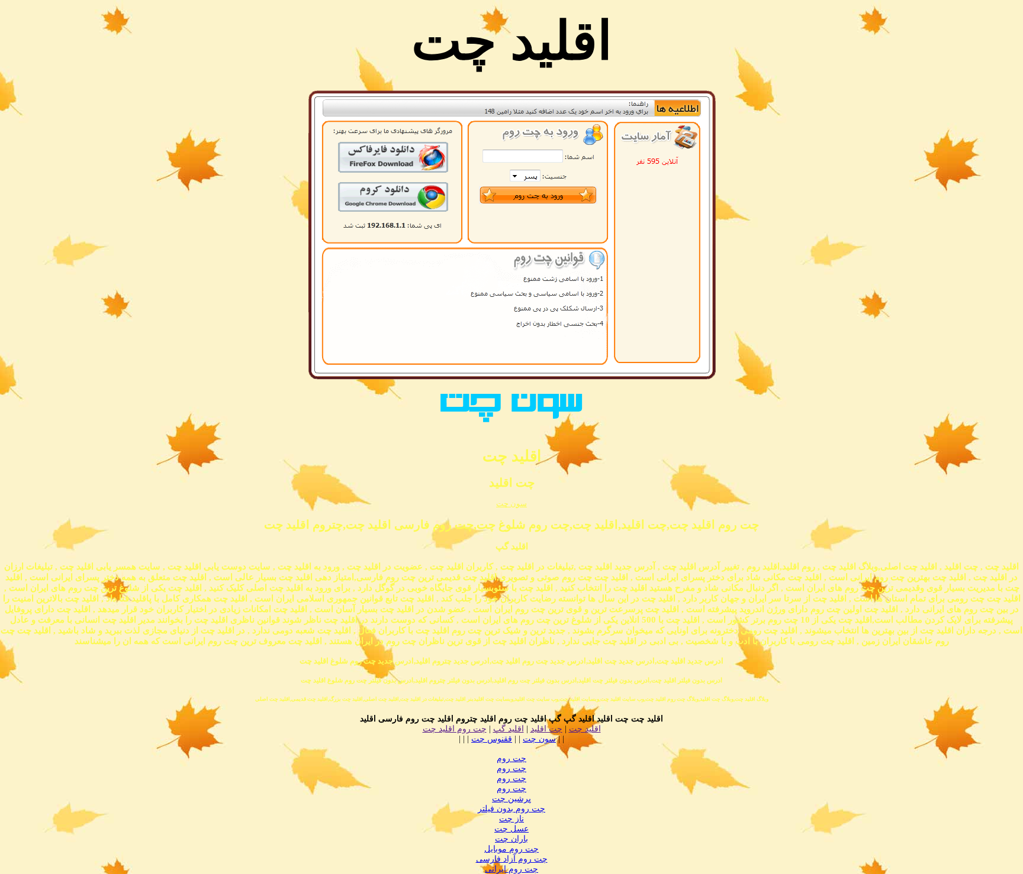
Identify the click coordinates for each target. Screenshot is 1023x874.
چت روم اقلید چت (455, 728)
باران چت (511, 838)
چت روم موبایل (511, 848)
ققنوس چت (491, 738)
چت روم (511, 758)
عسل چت (511, 828)
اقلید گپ (508, 728)
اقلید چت (585, 728)
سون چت (511, 503)
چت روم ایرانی (511, 869)
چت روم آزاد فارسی (512, 858)
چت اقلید (546, 728)
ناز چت (511, 818)
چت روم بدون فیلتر (511, 808)
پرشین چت (511, 798)
